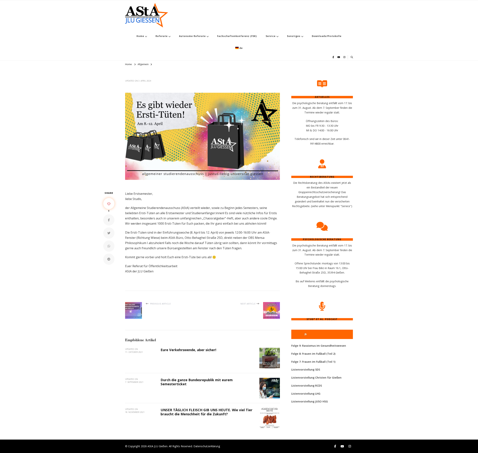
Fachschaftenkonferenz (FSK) (237, 36)
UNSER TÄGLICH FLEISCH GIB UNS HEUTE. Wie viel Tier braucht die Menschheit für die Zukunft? (206, 412)
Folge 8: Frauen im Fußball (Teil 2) (313, 353)
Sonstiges (293, 36)
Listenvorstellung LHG (305, 393)
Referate (162, 36)
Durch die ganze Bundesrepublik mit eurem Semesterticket (197, 382)
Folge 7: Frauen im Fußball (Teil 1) (313, 361)
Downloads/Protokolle (327, 36)
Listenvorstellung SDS (305, 369)
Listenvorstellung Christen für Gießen (316, 377)
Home (140, 36)
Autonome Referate (192, 36)
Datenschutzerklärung (206, 446)
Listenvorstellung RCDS (306, 385)
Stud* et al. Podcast (324, 334)
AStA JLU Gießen (157, 446)
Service (271, 36)
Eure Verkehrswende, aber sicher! (188, 350)
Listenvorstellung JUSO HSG (309, 401)
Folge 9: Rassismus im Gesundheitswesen (318, 345)
